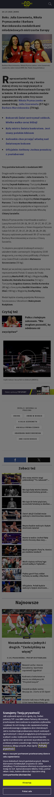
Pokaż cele (27, 791)
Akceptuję (26, 782)
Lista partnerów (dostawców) (17, 774)
